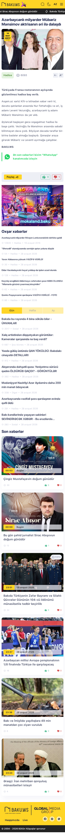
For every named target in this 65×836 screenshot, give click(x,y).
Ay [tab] (53, 310)
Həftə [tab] (32, 310)
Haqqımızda (12, 820)
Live (25, 820)
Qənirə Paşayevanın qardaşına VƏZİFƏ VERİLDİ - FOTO (29, 295)
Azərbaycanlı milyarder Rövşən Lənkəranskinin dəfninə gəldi (32, 238)
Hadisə (7, 75)
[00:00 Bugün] (32, 511)
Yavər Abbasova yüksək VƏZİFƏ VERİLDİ (22, 259)
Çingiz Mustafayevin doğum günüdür (28, 479)
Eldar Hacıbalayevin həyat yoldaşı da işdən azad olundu (29, 270)
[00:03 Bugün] (32, 455)
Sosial (16, 328)
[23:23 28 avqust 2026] (32, 757)
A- (55, 75)
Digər (14, 392)
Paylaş (11, 176)
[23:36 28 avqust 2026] (32, 697)
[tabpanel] (32, 371)
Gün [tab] (11, 310)
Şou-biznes (18, 344)
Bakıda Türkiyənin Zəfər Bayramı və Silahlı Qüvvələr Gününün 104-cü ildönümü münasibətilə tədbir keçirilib (32, 599)
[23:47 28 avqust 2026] (32, 636)
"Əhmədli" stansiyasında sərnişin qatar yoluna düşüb (28, 248)
